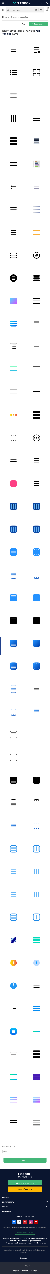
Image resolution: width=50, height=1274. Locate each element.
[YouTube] (36, 1222)
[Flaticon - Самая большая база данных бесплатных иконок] (22, 3)
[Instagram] (31, 1222)
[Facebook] (14, 1222)
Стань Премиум (25, 1189)
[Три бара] (13, 963)
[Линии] (13, 210)
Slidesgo (34, 1270)
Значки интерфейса (19, 17)
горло (5, 1151)
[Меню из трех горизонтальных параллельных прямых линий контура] (13, 392)
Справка (5, 1207)
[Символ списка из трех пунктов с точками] (13, 73)
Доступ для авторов (25, 1183)
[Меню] (13, 50)
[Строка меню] (36, 95)
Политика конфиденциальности (35, 1238)
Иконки (5, 17)
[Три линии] (36, 187)
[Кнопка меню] (36, 415)
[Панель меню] (36, 347)
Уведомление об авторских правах (19, 1243)
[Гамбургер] (36, 301)
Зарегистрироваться (25, 1233)
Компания (6, 1211)
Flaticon (25, 1270)
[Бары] (36, 141)
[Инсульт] (13, 369)
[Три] (36, 118)
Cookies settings (39, 1243)
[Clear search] (36, 9)
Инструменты (8, 1202)
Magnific (16, 1270)
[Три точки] (13, 415)
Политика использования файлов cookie (25, 1240)
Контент (5, 1197)
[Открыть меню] (13, 164)
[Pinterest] (25, 1222)
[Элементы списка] (13, 187)
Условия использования (12, 1238)
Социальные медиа (25, 1216)
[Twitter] (19, 1222)
